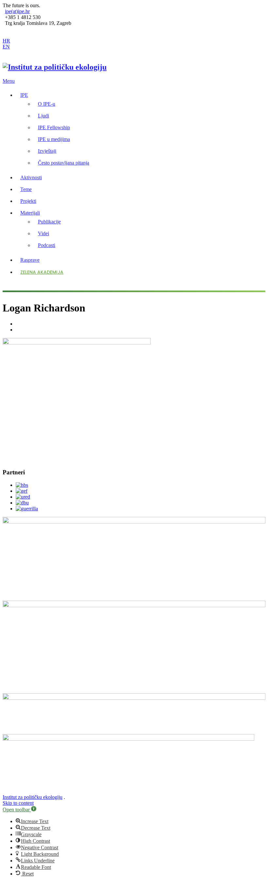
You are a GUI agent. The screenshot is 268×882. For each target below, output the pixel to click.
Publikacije (49, 221)
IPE (24, 95)
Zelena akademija (41, 272)
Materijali (30, 213)
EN (6, 46)
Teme (26, 189)
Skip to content (18, 803)
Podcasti (46, 245)
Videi (43, 233)
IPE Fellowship (54, 127)
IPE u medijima (54, 139)
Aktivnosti (31, 177)
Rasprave (30, 260)
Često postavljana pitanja (63, 163)
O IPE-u (46, 104)
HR (6, 41)
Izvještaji (47, 151)
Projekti (28, 201)
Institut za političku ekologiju (32, 797)
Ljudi (43, 115)
